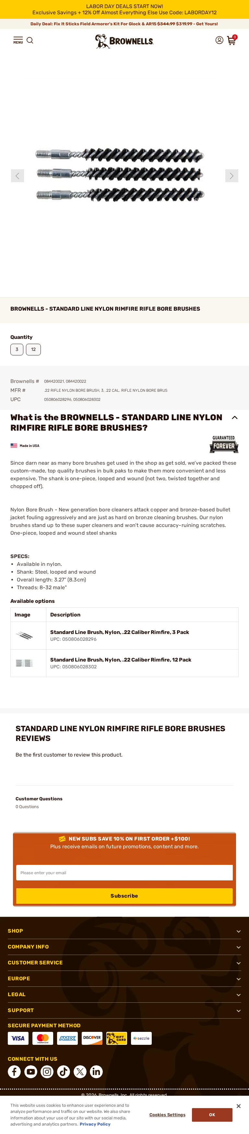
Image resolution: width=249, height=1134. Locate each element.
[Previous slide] (17, 175)
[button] (18, 40)
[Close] (238, 1106)
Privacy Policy (95, 1124)
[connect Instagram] (47, 1071)
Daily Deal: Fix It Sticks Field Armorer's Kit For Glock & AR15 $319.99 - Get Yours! (124, 23)
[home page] (124, 41)
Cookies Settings (167, 1114)
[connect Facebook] (14, 1071)
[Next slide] (231, 175)
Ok (212, 1114)
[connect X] (80, 1071)
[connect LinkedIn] (96, 1071)
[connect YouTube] (30, 1071)
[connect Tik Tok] (63, 1071)
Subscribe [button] (124, 896)
